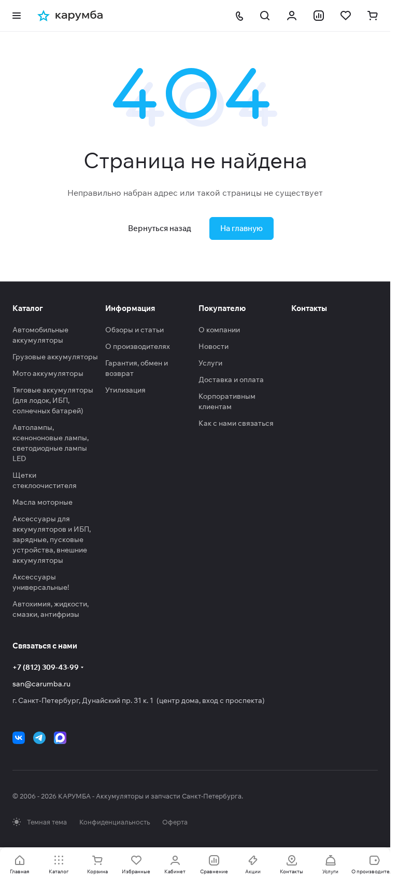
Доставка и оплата (231, 379)
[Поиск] (265, 15)
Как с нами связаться (236, 423)
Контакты (309, 308)
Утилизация (125, 390)
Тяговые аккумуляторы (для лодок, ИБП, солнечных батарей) (52, 400)
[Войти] (292, 15)
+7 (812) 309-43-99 (45, 667)
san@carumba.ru (41, 683)
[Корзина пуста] (372, 15)
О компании (219, 329)
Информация (130, 308)
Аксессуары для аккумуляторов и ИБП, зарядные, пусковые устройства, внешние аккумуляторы (51, 539)
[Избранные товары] (345, 15)
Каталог (27, 308)
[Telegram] (39, 738)
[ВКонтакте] (18, 738)
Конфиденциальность (114, 822)
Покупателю (222, 308)
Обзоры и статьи (134, 329)
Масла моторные (42, 502)
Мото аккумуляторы (47, 373)
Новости (213, 346)
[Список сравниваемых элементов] (319, 15)
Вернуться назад (159, 228)
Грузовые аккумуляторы (55, 356)
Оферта (175, 822)
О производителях (137, 346)
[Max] (60, 737)
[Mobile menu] (16, 15)
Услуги (210, 363)
